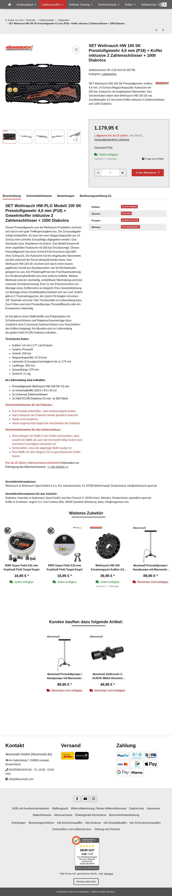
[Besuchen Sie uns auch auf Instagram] (93, 799)
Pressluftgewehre (130, 227)
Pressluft (126, 213)
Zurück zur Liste (16, 20)
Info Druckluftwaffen (115, 822)
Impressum (153, 808)
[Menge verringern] (98, 172)
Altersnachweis (63, 815)
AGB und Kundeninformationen (30, 808)
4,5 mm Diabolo (129, 206)
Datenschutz (136, 808)
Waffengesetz (60, 808)
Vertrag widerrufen (86, 881)
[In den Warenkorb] (5, 41)
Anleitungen (18, 822)
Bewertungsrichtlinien (41, 822)
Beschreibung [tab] (12, 195)
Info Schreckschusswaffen (145, 822)
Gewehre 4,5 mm (130, 220)
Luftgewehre (109, 74)
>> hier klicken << (57, 466)
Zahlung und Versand (107, 829)
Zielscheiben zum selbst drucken (71, 829)
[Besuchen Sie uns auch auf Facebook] (77, 799)
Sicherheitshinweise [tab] (39, 195)
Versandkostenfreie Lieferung (111, 139)
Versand (108, 873)
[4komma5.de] (9, 4)
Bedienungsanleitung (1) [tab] (95, 195)
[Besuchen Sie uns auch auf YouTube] (85, 799)
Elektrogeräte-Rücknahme (90, 815)
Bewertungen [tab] (65, 195)
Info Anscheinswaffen (69, 822)
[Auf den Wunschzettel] (76, 49)
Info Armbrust (93, 822)
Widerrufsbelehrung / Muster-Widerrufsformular (98, 808)
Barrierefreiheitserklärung (124, 815)
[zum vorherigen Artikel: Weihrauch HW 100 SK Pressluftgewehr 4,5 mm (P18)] (156, 30)
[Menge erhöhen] (122, 172)
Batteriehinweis (42, 815)
